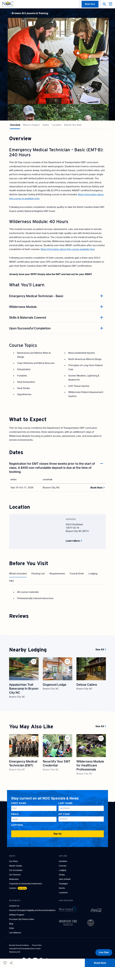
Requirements (57, 573)
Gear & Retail (64, 879)
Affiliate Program (16, 915)
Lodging (92, 573)
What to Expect (31, 125)
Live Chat (104, 952)
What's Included (18, 573)
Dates (45, 125)
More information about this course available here (68, 249)
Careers (17, 888)
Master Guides (15, 866)
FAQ (11, 581)
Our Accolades (15, 870)
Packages (63, 884)
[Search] (104, 4)
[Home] (7, 4)
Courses (62, 866)
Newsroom (14, 879)
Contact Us (14, 906)
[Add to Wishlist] (33, 661)
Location (56, 125)
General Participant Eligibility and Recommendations (32, 910)
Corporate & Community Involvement (25, 884)
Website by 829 (14, 952)
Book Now (90, 4)
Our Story (13, 861)
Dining (62, 875)
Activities (63, 861)
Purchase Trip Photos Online (21, 919)
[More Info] (24, 79)
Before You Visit (72, 125)
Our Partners (15, 875)
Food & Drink (77, 573)
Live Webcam (15, 933)
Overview (15, 125)
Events (62, 888)
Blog (11, 924)
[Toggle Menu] (111, 4)
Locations (63, 893)
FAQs (11, 928)
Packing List (38, 573)
